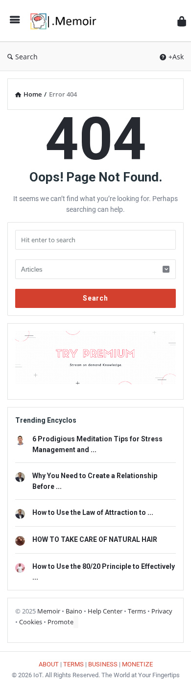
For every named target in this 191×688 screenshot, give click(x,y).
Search (26, 56)
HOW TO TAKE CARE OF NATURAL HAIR (94, 539)
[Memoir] (66, 21)
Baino (74, 611)
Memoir (48, 611)
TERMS (73, 664)
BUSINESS (103, 664)
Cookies (30, 621)
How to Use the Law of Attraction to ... (92, 512)
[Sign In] (181, 21)
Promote (60, 621)
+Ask (176, 56)
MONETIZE (137, 664)
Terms (137, 611)
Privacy (161, 611)
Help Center (105, 611)
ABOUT (49, 664)
